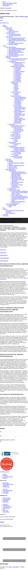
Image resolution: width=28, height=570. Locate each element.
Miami (10, 206)
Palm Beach (5, 500)
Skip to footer (6, 5)
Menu (4, 1)
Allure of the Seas (18, 63)
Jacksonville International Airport (16, 54)
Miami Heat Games (15, 175)
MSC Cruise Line (15, 138)
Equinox (16, 90)
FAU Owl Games (15, 187)
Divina (15, 139)
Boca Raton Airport (13, 44)
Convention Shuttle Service (15, 35)
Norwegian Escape (18, 129)
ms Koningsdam (18, 74)
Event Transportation (10, 169)
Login (1, 20)
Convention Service (10, 32)
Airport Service (9, 36)
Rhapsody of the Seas (19, 150)
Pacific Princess (17, 123)
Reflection (16, 88)
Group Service (9, 29)
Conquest (16, 93)
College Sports (14, 183)
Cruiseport (8, 57)
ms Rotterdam (17, 72)
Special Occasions (13, 166)
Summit (16, 87)
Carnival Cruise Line (16, 92)
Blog (4, 509)
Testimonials (8, 211)
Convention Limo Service (14, 34)
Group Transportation (8, 476)
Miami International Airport (15, 50)
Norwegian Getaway (19, 130)
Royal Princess (17, 105)
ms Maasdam (17, 79)
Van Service (11, 30)
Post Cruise (8, 159)
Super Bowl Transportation (12, 56)
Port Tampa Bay (12, 146)
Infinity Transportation (14, 566)
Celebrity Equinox (3, 255)
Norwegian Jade (18, 157)
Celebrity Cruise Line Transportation (16, 82)
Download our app (4, 22)
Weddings (11, 161)
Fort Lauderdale (6, 499)
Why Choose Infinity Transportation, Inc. (15, 210)
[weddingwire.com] (4, 471)
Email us (2, 522)
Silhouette (16, 85)
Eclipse (16, 89)
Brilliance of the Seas (19, 148)
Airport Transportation (11, 47)
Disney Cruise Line (15, 135)
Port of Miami (12, 124)
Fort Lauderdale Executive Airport (16, 39)
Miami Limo (6, 482)
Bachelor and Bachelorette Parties (16, 165)
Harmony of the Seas (19, 65)
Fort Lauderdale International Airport (17, 38)
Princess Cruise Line (16, 96)
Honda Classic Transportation (18, 201)
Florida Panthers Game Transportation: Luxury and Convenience (17, 179)
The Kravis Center (15, 202)
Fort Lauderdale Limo (8, 484)
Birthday (11, 164)
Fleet (4, 208)
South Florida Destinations (12, 204)
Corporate (5, 26)
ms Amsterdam (17, 76)
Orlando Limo (6, 486)
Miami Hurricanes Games (17, 182)
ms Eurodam (17, 75)
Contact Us (5, 214)
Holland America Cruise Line (18, 66)
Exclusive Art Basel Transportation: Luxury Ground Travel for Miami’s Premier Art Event (19, 192)
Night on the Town (13, 168)
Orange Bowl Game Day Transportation (17, 185)
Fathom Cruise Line (16, 134)
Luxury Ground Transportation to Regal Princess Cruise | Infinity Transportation (19, 108)
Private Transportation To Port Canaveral (18, 58)
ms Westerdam (17, 78)
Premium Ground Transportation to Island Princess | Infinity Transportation (19, 119)
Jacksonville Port (12, 142)
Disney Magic (17, 137)
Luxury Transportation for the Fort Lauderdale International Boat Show (19, 197)
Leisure (4, 45)
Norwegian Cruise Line (16, 126)
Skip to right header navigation (10, 3)
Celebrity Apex (3, 249)
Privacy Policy (6, 512)
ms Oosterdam (17, 80)
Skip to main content (7, 4)
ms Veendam (17, 70)
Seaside (16, 141)
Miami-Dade (6, 501)
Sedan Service (9, 27)
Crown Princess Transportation (18, 103)
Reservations (6, 491)
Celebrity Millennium (4, 258)
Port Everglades (12, 61)
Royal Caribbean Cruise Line (18, 59)
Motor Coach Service (13, 31)
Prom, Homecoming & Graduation (16, 162)
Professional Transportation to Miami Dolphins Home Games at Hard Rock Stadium (18, 173)
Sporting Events (12, 170)
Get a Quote (5, 215)
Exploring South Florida (14, 190)
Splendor (16, 94)
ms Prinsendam (17, 67)
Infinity (16, 84)
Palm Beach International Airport (16, 43)
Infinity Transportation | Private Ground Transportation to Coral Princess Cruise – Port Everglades (19, 114)
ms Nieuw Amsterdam (19, 71)
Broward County (12, 205)
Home (4, 25)
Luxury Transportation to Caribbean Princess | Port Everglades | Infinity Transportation (20, 99)
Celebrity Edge (3, 252)
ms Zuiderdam (17, 69)
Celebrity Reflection (4, 260)
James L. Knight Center (16, 195)
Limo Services (9, 160)
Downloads (5, 510)
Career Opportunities (10, 213)
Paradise (16, 155)
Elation (16, 144)
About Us (5, 209)
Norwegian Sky (18, 128)
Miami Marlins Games (16, 177)
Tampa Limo (6, 485)
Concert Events (12, 188)
